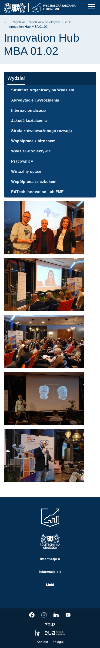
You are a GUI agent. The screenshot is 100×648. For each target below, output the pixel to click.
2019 (68, 22)
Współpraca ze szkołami (33, 182)
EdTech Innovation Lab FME (37, 192)
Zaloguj (58, 642)
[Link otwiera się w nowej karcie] (32, 615)
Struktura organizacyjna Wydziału (42, 90)
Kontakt (42, 642)
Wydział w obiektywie (44, 22)
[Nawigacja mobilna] (91, 6)
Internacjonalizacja (29, 110)
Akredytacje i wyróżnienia (35, 100)
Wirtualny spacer (27, 171)
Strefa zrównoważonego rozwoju (41, 131)
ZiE (6, 22)
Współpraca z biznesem (33, 141)
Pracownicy (22, 161)
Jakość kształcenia (29, 121)
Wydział (19, 22)
